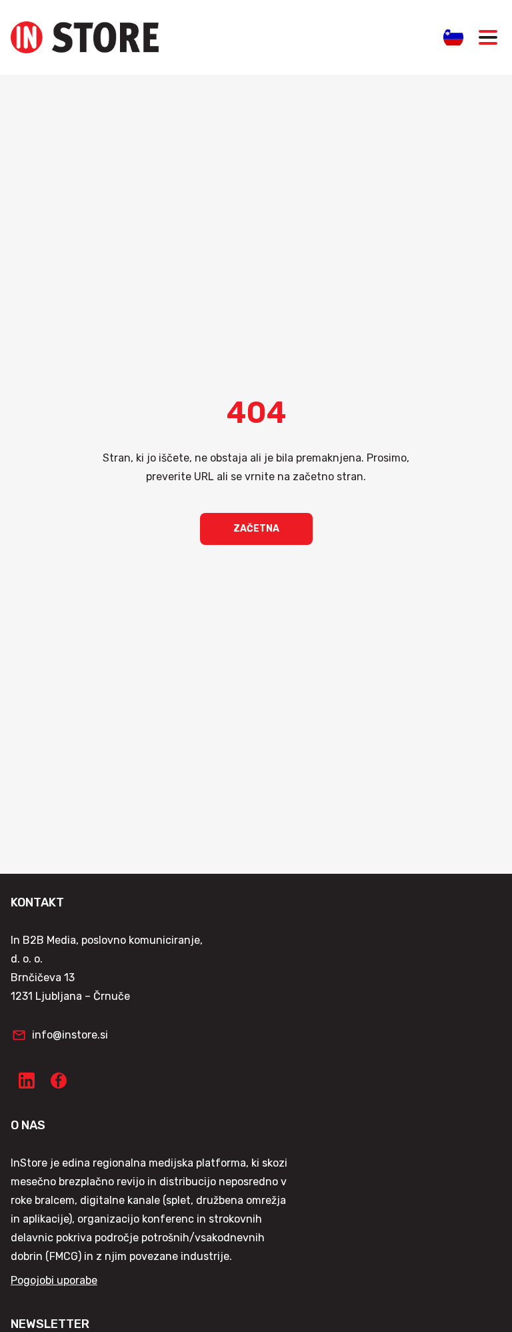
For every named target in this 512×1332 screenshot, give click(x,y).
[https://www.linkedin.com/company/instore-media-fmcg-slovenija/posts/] (27, 1081)
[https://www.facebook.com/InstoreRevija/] (59, 1081)
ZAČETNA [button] (256, 528)
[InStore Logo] (85, 37)
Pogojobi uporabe (54, 1280)
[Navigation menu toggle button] (488, 37)
